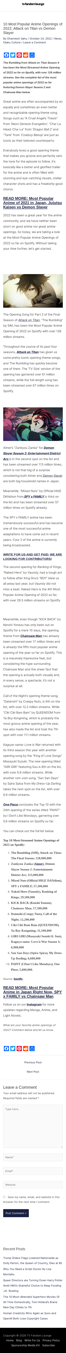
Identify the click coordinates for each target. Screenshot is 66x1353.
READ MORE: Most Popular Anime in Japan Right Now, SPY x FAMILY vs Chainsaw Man (32, 991)
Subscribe (48, 1345)
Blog (19, 1340)
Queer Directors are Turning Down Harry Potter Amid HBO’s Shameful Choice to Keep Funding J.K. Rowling (32, 1285)
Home (10, 1340)
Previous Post (33, 1062)
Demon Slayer (52, 476)
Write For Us (32, 1340)
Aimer (39, 863)
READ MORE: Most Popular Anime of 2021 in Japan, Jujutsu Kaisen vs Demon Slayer (32, 202)
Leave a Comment (34, 42)
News (57, 38)
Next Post (33, 1071)
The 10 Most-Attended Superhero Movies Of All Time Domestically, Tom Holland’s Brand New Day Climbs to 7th (31, 1302)
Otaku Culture (12, 42)
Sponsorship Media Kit (25, 1345)
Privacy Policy (51, 1340)
